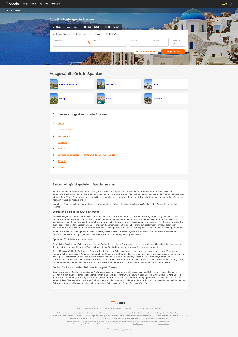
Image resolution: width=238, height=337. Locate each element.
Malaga (62, 98)
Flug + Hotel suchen (146, 51)
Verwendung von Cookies (112, 308)
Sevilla (112, 155)
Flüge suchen (173, 51)
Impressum (127, 308)
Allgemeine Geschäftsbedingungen (89, 308)
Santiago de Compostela (69, 155)
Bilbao (61, 123)
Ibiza (108, 98)
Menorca (62, 148)
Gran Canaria (64, 136)
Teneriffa (62, 161)
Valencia (62, 167)
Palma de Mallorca (68, 84)
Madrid (157, 84)
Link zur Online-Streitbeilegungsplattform (149, 321)
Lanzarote (62, 142)
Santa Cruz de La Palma (95, 155)
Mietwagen (55, 4)
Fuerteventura (64, 129)
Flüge (25, 4)
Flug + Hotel (43, 4)
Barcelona (111, 84)
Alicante (158, 98)
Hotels (33, 4)
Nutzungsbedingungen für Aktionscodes (147, 308)
